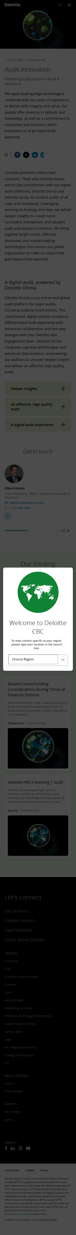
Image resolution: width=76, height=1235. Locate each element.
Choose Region (23, 659)
